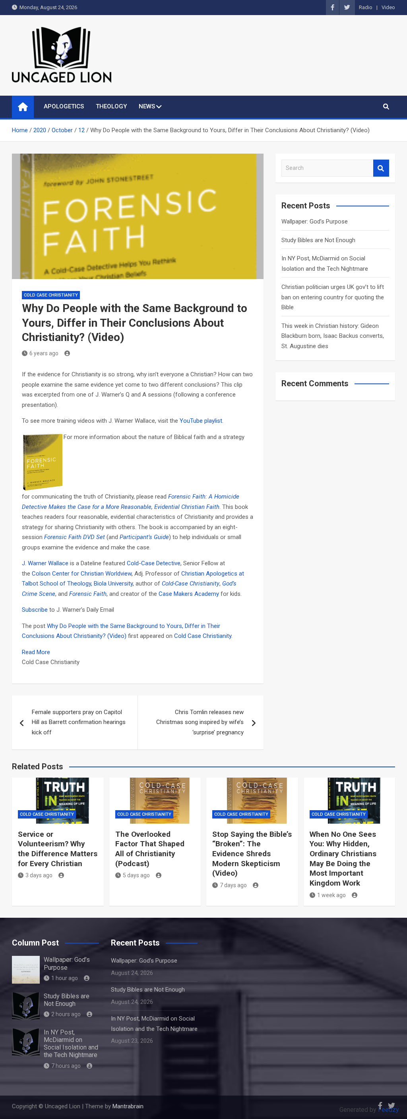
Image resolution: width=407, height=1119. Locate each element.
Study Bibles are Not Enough (318, 240)
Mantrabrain (127, 1106)
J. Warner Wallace (46, 563)
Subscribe (35, 609)
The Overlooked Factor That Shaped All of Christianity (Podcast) (149, 849)
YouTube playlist (201, 420)
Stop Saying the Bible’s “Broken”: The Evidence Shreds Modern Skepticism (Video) (252, 854)
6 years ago (43, 353)
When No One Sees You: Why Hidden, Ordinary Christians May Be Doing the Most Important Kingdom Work (343, 859)
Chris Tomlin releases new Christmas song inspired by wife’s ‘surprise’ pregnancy (200, 722)
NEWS (147, 106)
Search (381, 168)
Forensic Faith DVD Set (74, 537)
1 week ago (331, 895)
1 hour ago (64, 978)
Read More (36, 652)
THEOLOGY (111, 106)
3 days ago (38, 875)
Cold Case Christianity (51, 295)
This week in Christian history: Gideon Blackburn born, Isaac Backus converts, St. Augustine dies (332, 336)
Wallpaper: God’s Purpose (314, 221)
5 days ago (136, 875)
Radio (365, 7)
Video (388, 7)
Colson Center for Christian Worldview (82, 573)
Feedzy (388, 1109)
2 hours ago (66, 1014)
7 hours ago (66, 1066)
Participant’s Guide (144, 537)
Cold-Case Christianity (190, 583)
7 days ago (233, 885)
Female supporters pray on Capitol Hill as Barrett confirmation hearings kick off (79, 722)
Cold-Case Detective (153, 563)
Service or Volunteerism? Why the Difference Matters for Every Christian (57, 849)
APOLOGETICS (64, 106)
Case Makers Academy (190, 593)
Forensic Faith (88, 593)
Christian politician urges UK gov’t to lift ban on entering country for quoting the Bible (332, 297)
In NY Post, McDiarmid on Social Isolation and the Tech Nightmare (71, 1043)
